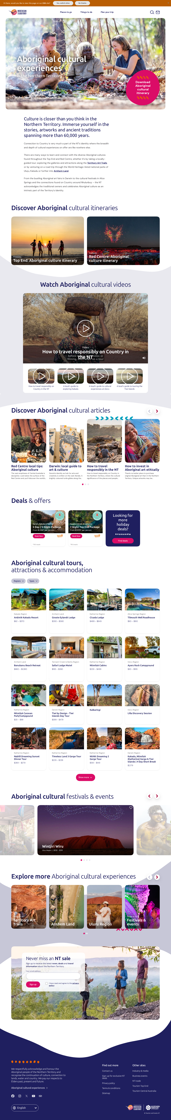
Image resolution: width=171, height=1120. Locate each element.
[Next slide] (157, 411)
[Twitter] (26, 1096)
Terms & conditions (111, 1088)
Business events (139, 1076)
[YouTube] (33, 1096)
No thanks (82, 3)
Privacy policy (108, 1083)
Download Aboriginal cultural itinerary (142, 87)
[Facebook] (12, 1096)
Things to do (86, 12)
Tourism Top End (140, 1086)
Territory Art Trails (97, 162)
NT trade (136, 1081)
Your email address (33, 971)
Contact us (107, 1071)
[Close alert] (168, 3)
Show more (84, 777)
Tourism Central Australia (144, 1091)
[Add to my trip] (43, 591)
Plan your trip (107, 12)
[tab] (82, 484)
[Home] (17, 12)
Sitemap (106, 1093)
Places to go (66, 12)
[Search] (152, 12)
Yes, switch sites (63, 3)
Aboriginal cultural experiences (28, 1087)
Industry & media (140, 1071)
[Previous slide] (149, 411)
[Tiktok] (47, 1096)
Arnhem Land (61, 171)
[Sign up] (158, 12)
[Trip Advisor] (40, 1096)
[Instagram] (19, 1096)
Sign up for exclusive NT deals (113, 1077)
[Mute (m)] (143, 357)
